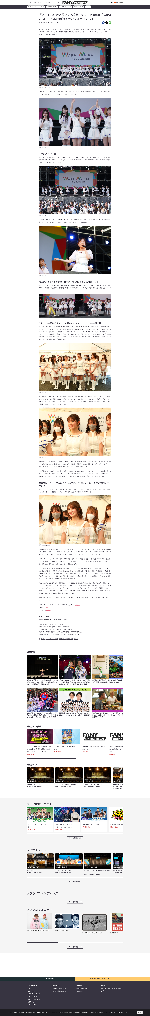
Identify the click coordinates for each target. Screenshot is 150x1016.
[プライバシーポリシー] (113, 1012)
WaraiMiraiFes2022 (52, 639)
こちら (77, 605)
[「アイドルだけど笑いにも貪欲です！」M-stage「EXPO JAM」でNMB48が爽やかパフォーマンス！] (103, 22)
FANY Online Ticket (34, 994)
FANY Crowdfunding (34, 999)
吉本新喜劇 (69, 639)
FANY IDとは (50, 978)
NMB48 (43, 639)
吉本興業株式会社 (82, 988)
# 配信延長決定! (52, 6)
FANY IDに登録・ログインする (99, 978)
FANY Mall (31, 1002)
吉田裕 (76, 639)
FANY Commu (32, 1004)
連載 (35, 2)
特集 (39, 2)
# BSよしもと (78, 6)
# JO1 (88, 6)
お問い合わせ (80, 991)
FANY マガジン (46, 87)
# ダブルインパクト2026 (36, 6)
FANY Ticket (31, 991)
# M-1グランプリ (65, 6)
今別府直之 (62, 639)
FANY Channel (32, 996)
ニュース (29, 2)
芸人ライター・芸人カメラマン (52, 2)
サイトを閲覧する (74, 838)
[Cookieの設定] (99, 1012)
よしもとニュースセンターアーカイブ (111, 990)
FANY (29, 988)
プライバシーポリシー (59, 988)
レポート (58, 22)
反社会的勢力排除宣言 (59, 991)
